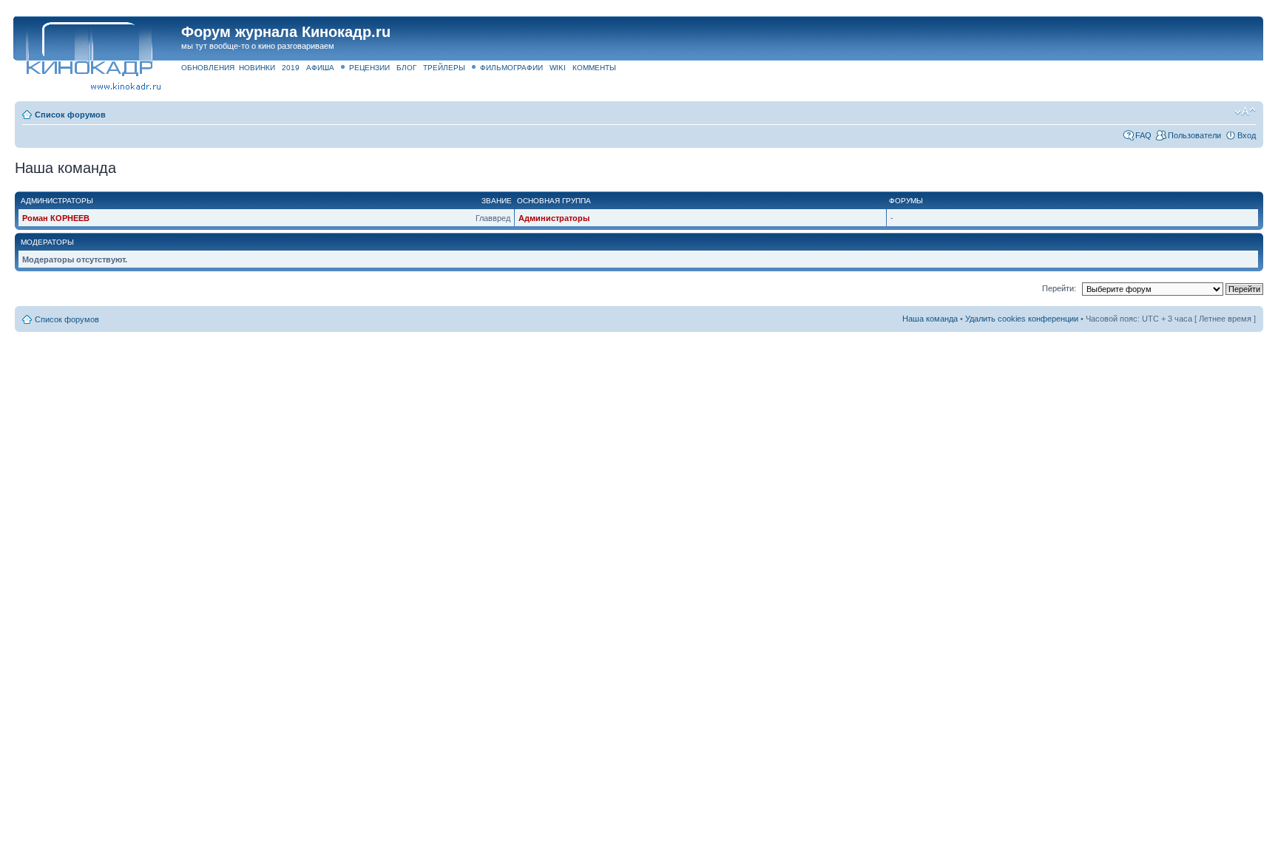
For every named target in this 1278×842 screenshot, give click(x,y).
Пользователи (1194, 135)
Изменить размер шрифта (1245, 111)
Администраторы (553, 218)
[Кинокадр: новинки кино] (88, 48)
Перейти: (1059, 288)
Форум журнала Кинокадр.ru (285, 32)
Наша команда (930, 318)
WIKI (558, 68)
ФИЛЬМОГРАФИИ (511, 68)
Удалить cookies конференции (1021, 318)
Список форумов (70, 114)
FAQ (1143, 135)
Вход (1246, 135)
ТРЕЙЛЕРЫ (444, 68)
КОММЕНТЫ (594, 68)
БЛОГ (406, 68)
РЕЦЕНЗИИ (369, 68)
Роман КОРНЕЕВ (55, 218)
